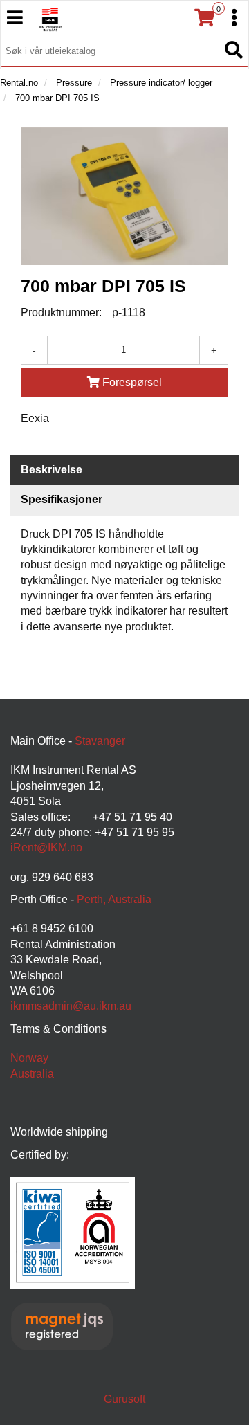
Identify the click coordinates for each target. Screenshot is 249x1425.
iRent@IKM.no (46, 847)
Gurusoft (124, 1399)
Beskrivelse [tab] (51, 469)
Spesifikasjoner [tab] (61, 499)
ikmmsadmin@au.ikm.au (70, 1006)
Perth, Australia (114, 899)
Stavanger (100, 741)
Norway (29, 1058)
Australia (32, 1074)
